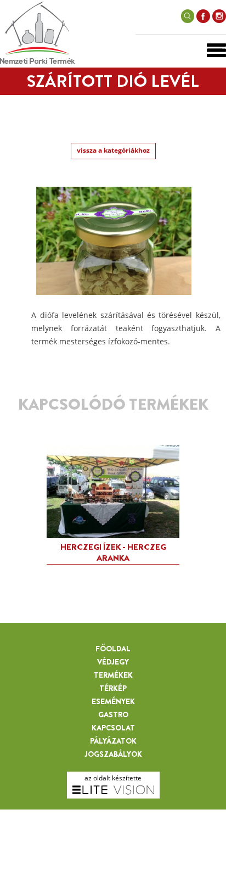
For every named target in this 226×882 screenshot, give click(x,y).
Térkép (113, 688)
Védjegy (113, 661)
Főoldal (113, 648)
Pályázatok (113, 740)
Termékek (113, 674)
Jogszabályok (113, 754)
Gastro (113, 714)
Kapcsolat (113, 727)
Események (113, 701)
